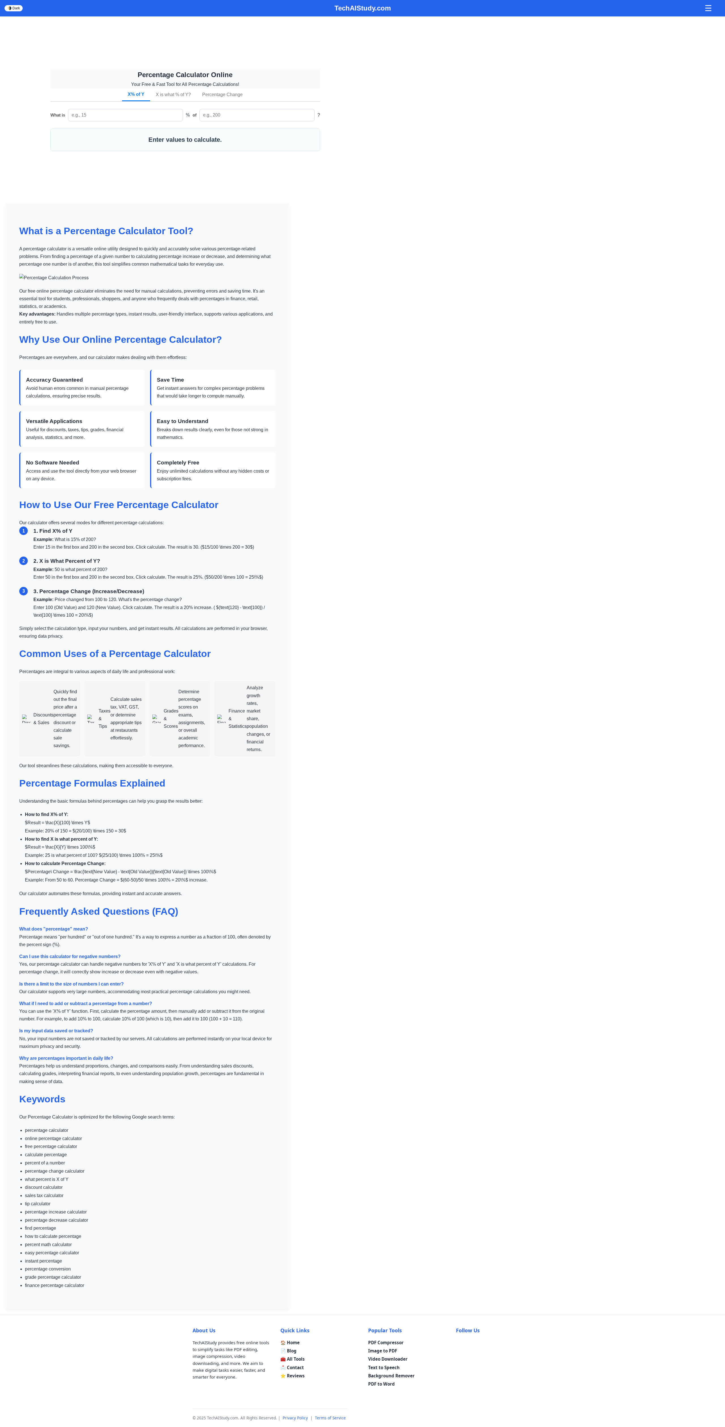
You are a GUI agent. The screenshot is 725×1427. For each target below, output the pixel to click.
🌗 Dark (13, 8)
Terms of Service (330, 1417)
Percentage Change (222, 94)
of (195, 115)
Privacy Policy (295, 1417)
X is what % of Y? (173, 94)
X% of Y (136, 94)
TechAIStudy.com (362, 8)
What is (57, 115)
